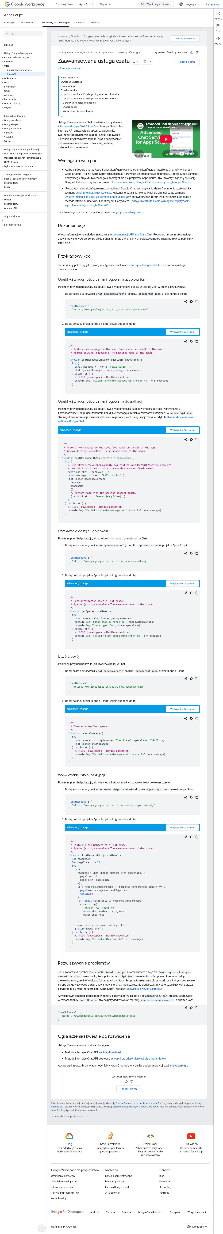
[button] (22, 57)
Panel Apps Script (115, 1181)
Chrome (110, 1212)
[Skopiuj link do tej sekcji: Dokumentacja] (89, 226)
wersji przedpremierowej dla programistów (140, 1058)
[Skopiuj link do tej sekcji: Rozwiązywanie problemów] (113, 963)
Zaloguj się (212, 4)
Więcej (103, 4)
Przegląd (9, 22)
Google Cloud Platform (150, 1212)
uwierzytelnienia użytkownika (93, 192)
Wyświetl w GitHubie (182, 331)
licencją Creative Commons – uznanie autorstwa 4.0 (133, 1103)
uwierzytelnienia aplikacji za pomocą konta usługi (95, 197)
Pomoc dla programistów (65, 1192)
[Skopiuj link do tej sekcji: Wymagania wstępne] (100, 161)
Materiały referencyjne (56, 22)
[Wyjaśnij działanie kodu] (186, 301)
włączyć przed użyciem (127, 212)
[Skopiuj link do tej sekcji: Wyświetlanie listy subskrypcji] (108, 775)
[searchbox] (23, 33)
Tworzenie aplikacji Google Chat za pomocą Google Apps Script (150, 182)
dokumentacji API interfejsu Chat (132, 234)
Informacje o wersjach (70, 68)
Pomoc (95, 22)
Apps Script (86, 4)
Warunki (55, 1226)
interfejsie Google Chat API (145, 265)
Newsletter (165, 1181)
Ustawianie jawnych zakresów (143, 989)
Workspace (34, 4)
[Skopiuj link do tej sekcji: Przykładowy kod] (94, 256)
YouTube (164, 1192)
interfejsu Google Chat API (74, 126)
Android (94, 1212)
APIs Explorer (112, 1192)
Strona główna (64, 4)
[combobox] (156, 4)
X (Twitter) (165, 1187)
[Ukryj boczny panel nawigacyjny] (42, 1227)
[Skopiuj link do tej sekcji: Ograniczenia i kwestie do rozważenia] (133, 1037)
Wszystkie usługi (196, 1212)
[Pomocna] (191, 52)
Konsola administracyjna (118, 1176)
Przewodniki (28, 22)
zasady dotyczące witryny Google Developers (135, 1106)
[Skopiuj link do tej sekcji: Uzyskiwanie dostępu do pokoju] (111, 531)
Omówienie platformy (63, 1176)
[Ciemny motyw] (191, 301)
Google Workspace (87, 52)
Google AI (175, 1212)
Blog (161, 1176)
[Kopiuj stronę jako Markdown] (145, 61)
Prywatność (69, 1226)
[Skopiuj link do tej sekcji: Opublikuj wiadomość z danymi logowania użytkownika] (148, 280)
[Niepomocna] (197, 52)
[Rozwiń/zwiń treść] (78, 78)
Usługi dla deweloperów (64, 1181)
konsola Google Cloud (117, 1187)
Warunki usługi (59, 1198)
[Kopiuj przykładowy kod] (197, 301)
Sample (80, 22)
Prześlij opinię (187, 61)
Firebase (126, 1212)
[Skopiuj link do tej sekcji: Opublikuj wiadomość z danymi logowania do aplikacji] (145, 402)
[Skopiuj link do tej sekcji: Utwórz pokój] (82, 657)
